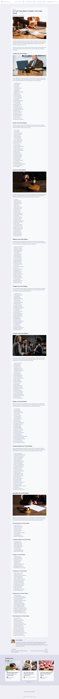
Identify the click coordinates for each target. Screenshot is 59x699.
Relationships (49, 1)
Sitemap (24, 696)
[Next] (52, 671)
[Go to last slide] (7, 671)
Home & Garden (29, 1)
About (16, 1)
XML (28, 696)
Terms (35, 696)
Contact (19, 1)
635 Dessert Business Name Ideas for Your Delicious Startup (46, 674)
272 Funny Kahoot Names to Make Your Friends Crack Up (39, 651)
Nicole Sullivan (16, 15)
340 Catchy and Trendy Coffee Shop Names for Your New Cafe (29, 674)
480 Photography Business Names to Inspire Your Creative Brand (19, 651)
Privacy (31, 696)
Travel (54, 1)
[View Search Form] (57, 2)
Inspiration (39, 1)
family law (25, 518)
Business (14, 9)
